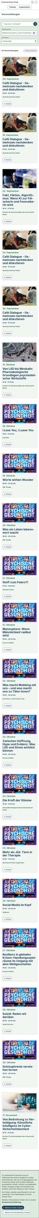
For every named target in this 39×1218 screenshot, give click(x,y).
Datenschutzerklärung (11, 1202)
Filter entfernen (31, 50)
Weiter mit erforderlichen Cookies (17, 1212)
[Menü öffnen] (36, 2)
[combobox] (19, 33)
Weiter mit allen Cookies (14, 1208)
